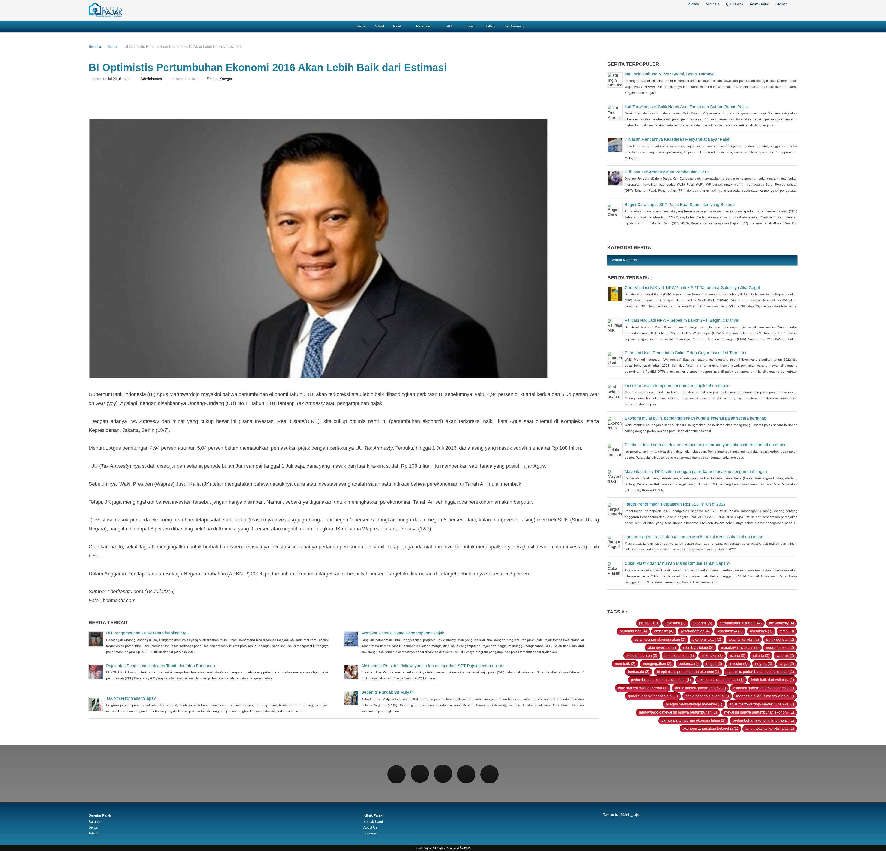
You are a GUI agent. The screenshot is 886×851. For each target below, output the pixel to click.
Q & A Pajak (734, 4)
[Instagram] (443, 774)
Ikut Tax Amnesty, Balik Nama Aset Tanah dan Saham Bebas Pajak (686, 106)
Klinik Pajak (372, 815)
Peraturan (423, 26)
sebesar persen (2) (641, 655)
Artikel (379, 26)
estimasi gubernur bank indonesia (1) (763, 688)
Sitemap (781, 4)
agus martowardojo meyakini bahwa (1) (762, 704)
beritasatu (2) (638, 671)
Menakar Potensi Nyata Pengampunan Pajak (402, 633)
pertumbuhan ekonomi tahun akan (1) (763, 720)
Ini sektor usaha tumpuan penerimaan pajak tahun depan (677, 385)
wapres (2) (785, 655)
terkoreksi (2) (712, 655)
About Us (712, 4)
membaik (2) (625, 663)
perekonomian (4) (695, 631)
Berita (360, 26)
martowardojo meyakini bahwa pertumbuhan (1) (678, 712)
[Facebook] (396, 774)
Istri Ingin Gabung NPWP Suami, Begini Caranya (670, 74)
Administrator (151, 79)
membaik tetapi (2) (698, 647)
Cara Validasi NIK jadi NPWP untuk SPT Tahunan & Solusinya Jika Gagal (692, 287)
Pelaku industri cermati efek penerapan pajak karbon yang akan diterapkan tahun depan (706, 445)
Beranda (692, 4)
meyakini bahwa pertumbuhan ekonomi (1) (759, 712)
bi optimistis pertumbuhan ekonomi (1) (688, 671)
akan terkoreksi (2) (744, 639)
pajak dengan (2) (780, 639)
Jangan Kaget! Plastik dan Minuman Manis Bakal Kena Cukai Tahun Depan (694, 537)
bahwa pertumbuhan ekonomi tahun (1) (693, 720)
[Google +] (466, 774)
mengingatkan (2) (657, 663)
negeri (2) (714, 663)
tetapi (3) (787, 631)
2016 (117, 79)
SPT (449, 26)
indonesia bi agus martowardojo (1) (765, 696)
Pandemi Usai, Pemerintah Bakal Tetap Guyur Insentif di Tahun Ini (685, 353)
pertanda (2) (689, 663)
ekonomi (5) (702, 623)
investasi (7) (675, 623)
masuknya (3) (761, 631)
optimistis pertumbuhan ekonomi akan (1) (760, 671)
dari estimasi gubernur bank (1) (700, 688)
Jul (109, 79)
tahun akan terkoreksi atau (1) (769, 728)
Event (471, 26)
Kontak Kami (759, 4)
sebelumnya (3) (729, 631)
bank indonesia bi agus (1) (707, 696)
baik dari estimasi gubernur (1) (642, 688)
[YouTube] (489, 774)
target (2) (786, 663)
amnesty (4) (663, 631)
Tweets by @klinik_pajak (622, 815)
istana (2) (737, 655)
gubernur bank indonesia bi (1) (653, 696)
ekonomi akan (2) (707, 639)
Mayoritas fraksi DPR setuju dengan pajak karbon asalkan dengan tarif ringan (696, 471)
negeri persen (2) (780, 647)
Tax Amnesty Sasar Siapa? (131, 698)
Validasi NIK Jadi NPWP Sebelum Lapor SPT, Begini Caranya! (682, 320)
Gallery (490, 26)
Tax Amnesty (514, 26)
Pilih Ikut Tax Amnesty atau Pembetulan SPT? (667, 172)
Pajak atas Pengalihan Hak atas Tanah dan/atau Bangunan (160, 666)
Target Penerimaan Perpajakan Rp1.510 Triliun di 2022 (675, 504)
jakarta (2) (761, 655)
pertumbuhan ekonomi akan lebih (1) (661, 680)
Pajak (397, 26)
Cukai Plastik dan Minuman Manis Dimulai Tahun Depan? (677, 563)
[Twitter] (420, 774)
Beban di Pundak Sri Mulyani (388, 692)
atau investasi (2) (662, 647)
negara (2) (763, 663)
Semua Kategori (220, 79)
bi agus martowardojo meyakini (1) (694, 704)
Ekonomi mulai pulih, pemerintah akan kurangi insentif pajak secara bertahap (695, 418)
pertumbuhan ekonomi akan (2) (659, 639)
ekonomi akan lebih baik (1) (721, 680)
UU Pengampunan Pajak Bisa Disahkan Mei (146, 633)
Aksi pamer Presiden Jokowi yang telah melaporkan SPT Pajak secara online (432, 666)
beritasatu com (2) (679, 655)
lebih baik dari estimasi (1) (772, 680)
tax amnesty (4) (781, 623)
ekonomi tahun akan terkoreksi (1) (710, 728)
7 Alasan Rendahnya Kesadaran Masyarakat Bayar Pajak (677, 139)
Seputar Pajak (100, 815)
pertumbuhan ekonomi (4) (741, 623)
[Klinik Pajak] (105, 16)
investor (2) (738, 663)
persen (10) (648, 623)
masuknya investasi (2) (740, 647)
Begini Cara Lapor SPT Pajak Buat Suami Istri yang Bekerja (680, 204)
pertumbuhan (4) (633, 631)
